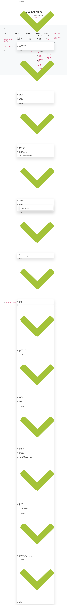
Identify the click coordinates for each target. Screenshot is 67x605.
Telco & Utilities (22, 456)
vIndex (20, 93)
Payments (21, 47)
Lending (20, 46)
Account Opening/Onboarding (24, 347)
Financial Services (22, 148)
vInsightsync (21, 100)
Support (20, 301)
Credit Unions (22, 147)
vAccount (21, 94)
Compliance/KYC (22, 45)
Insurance (21, 150)
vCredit (20, 400)
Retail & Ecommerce (23, 152)
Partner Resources (25, 208)
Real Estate (21, 151)
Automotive (21, 146)
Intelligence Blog (22, 254)
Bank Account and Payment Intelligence (26, 256)
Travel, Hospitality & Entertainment (25, 155)
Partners (21, 204)
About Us (21, 200)
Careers (20, 203)
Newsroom (21, 201)
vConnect (21, 99)
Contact (20, 302)
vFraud (20, 95)
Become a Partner (25, 508)
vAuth (20, 98)
